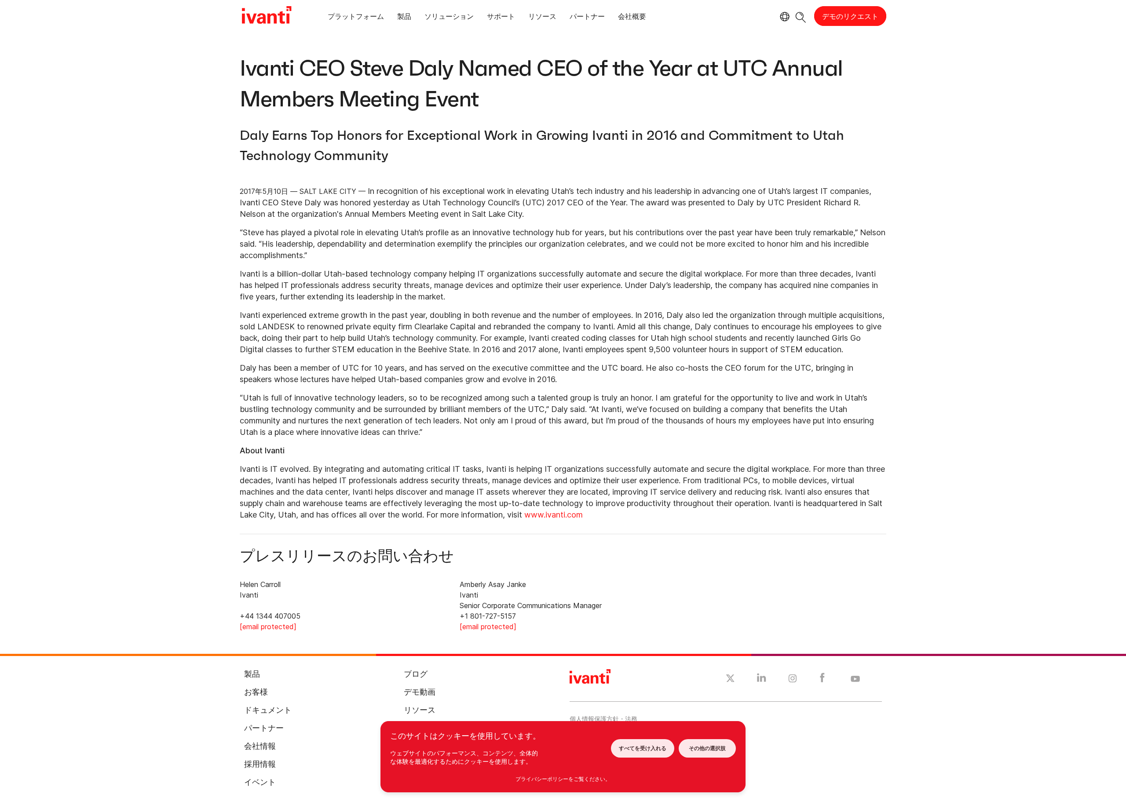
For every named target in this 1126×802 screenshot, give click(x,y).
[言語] (783, 16)
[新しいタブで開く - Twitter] (730, 679)
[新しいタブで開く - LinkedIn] (761, 679)
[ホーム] (266, 16)
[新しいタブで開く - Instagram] (792, 679)
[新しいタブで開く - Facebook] (822, 679)
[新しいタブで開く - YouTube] (855, 679)
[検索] (801, 16)
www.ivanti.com (553, 514)
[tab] (356, 18)
